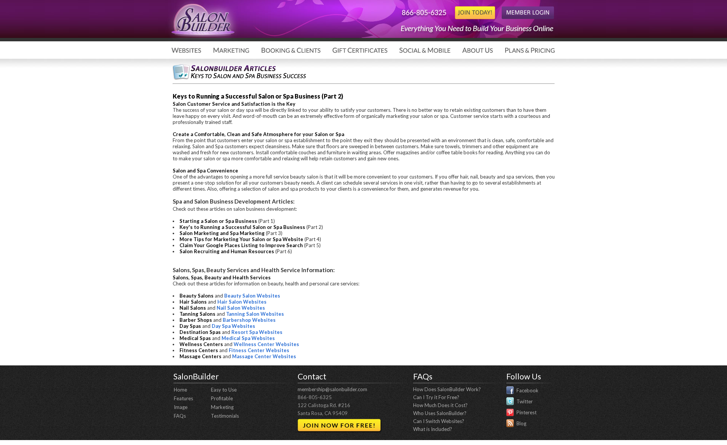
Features (183, 398)
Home (180, 390)
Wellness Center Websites (266, 344)
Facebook (527, 390)
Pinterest (526, 412)
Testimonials (225, 416)
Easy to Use (224, 390)
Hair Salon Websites (242, 302)
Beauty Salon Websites (252, 296)
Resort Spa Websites (256, 332)
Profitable (222, 398)
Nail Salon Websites (241, 308)
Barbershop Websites (249, 320)
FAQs (180, 416)
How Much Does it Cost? (440, 405)
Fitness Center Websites (259, 350)
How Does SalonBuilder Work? (447, 389)
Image (180, 407)
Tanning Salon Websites (255, 314)
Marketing (222, 407)
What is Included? (432, 429)
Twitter (524, 401)
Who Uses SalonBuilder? (439, 413)
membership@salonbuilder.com (332, 389)
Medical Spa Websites (248, 338)
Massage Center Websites (264, 356)
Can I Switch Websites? (438, 421)
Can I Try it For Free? (436, 397)
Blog (521, 423)
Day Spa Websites (233, 326)
